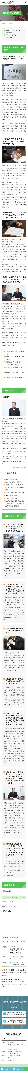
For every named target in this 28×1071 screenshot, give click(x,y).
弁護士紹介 (9, 32)
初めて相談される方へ (10, 875)
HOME (3, 23)
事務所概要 (9, 37)
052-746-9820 (12, 1060)
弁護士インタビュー (11, 35)
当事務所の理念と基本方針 (13, 30)
